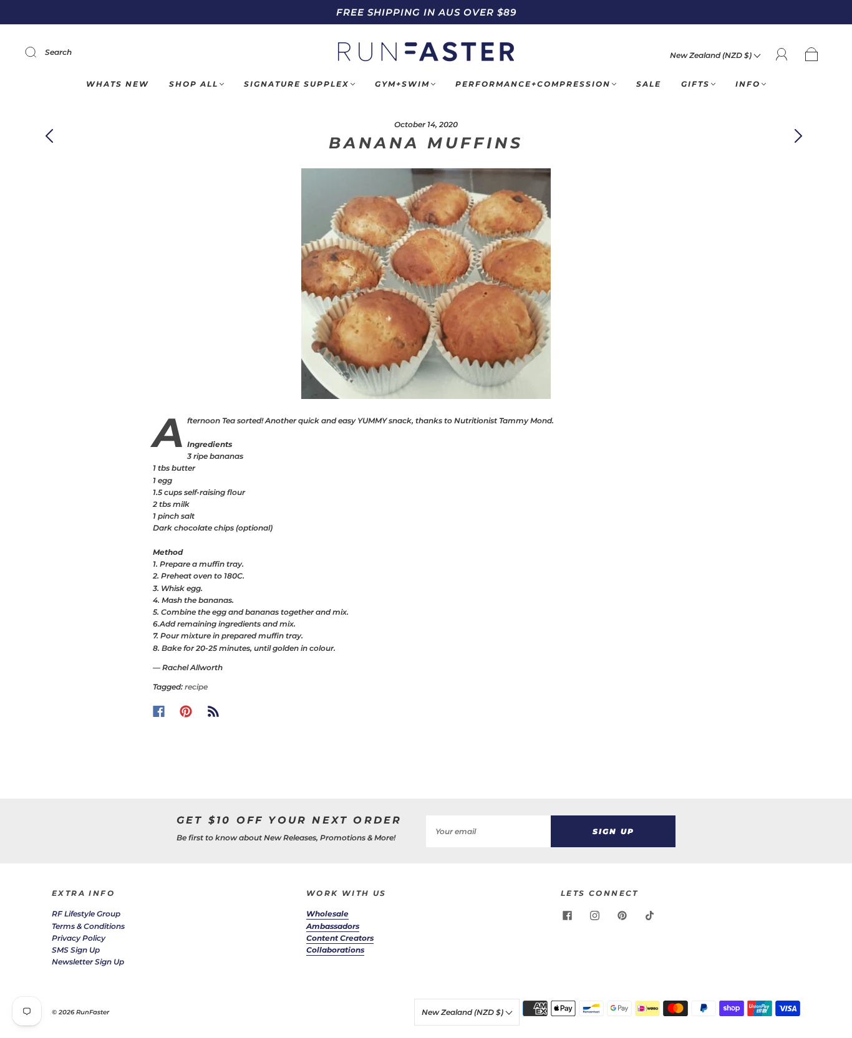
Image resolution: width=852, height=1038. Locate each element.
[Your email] (488, 831)
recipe (196, 686)
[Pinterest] (186, 711)
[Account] (781, 54)
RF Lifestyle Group (86, 913)
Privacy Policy (78, 938)
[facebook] (567, 915)
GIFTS (695, 84)
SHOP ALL (193, 84)
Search (58, 52)
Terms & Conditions (88, 926)
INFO (747, 84)
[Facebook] (158, 711)
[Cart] (811, 55)
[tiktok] (649, 915)
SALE (648, 84)
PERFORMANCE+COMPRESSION (533, 84)
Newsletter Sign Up (88, 961)
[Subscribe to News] (213, 711)
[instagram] (594, 915)
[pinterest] (622, 915)
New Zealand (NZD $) (711, 55)
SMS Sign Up (76, 949)
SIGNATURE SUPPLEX (296, 84)
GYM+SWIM (402, 84)
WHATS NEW (117, 84)
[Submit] (38, 52)
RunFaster (92, 1012)
